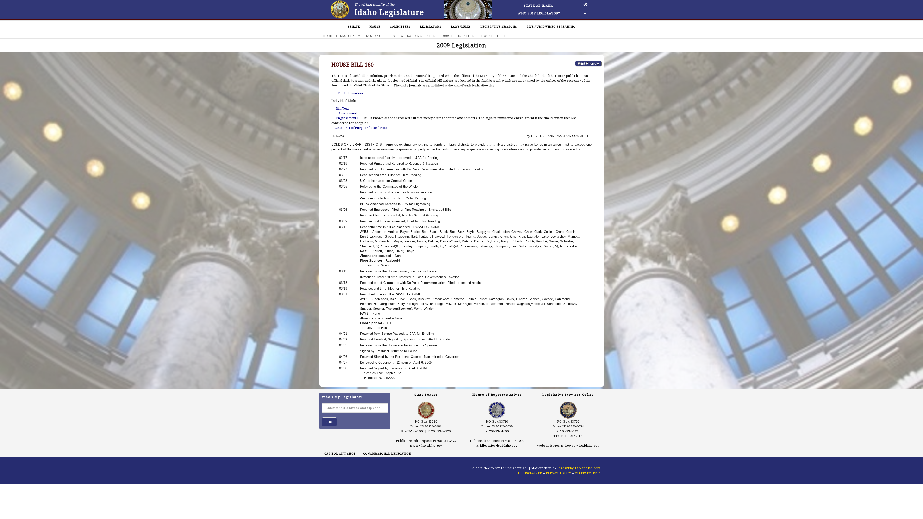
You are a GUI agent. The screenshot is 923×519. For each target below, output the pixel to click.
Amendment (347, 113)
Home (328, 35)
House (374, 26)
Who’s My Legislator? (539, 13)
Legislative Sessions (498, 26)
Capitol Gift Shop (340, 453)
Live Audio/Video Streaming (551, 26)
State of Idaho (539, 5)
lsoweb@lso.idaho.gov (582, 445)
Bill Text (342, 108)
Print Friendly (588, 63)
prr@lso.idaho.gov (427, 445)
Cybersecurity (587, 473)
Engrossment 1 (347, 118)
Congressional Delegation (387, 453)
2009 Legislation (458, 35)
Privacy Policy (558, 473)
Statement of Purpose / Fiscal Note (361, 127)
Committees (400, 26)
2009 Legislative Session (412, 35)
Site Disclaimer (528, 473)
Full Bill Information (347, 93)
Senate (354, 26)
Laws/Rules (461, 26)
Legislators (430, 26)
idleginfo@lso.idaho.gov (499, 445)
